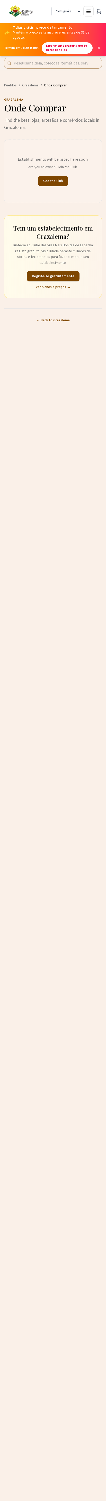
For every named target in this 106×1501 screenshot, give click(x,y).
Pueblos (10, 85)
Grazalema (30, 85)
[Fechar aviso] (99, 48)
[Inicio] (21, 11)
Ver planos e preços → (53, 287)
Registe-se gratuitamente (53, 276)
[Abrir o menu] (88, 11)
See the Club (53, 181)
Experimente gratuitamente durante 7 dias (66, 48)
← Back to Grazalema (53, 320)
